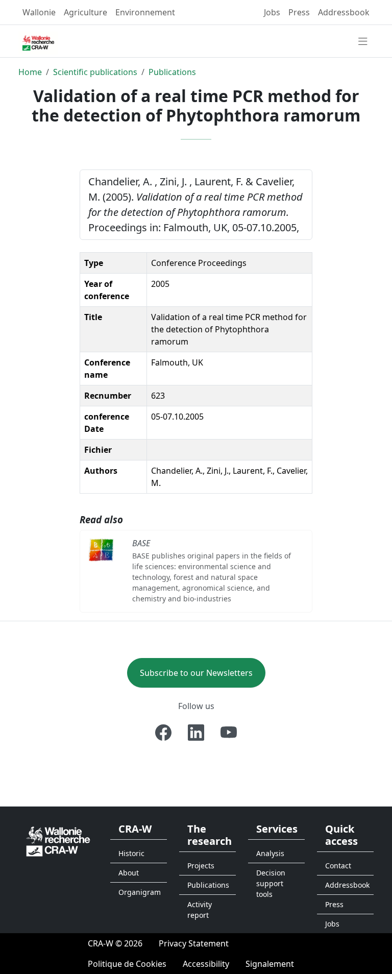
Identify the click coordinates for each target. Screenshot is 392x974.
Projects (200, 865)
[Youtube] (228, 732)
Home (30, 72)
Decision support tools (270, 883)
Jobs (272, 12)
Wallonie (39, 12)
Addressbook (344, 12)
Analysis (270, 853)
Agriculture (85, 12)
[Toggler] (363, 42)
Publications (172, 72)
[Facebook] (163, 732)
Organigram (139, 892)
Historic (131, 853)
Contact (338, 865)
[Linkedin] (196, 732)
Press (299, 12)
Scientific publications (95, 72)
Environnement (145, 12)
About (128, 873)
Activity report (199, 909)
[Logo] (58, 840)
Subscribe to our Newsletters (196, 672)
